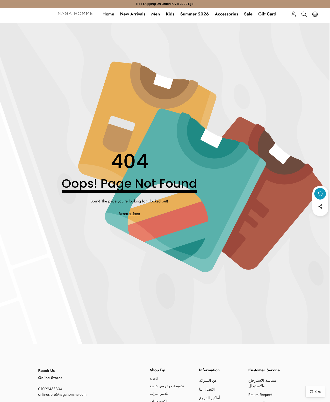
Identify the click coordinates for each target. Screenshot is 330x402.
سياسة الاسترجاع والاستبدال (262, 383)
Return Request (260, 394)
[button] (304, 14)
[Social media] (320, 206)
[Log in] (293, 14)
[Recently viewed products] (320, 194)
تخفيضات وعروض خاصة (167, 386)
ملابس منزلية (159, 393)
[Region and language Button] (314, 14)
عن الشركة (208, 380)
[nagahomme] (75, 14)
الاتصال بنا (207, 389)
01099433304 (50, 389)
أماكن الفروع (209, 398)
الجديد (154, 378)
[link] (129, 213)
